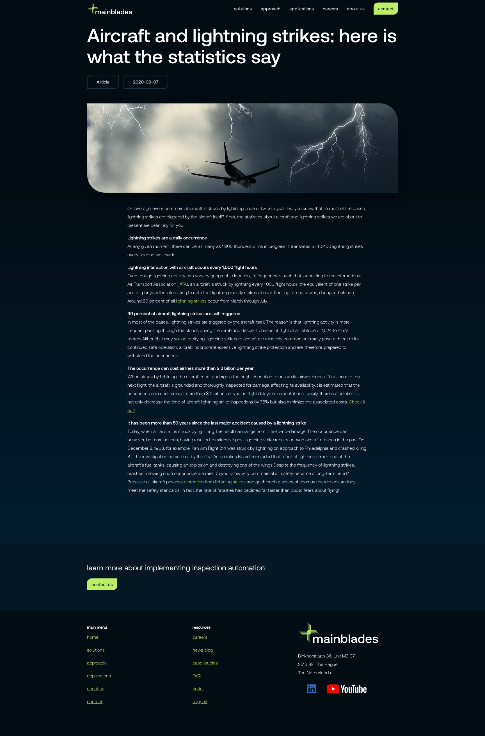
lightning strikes (191, 300)
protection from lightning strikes (215, 481)
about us (356, 8)
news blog (203, 649)
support (200, 701)
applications (301, 8)
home (93, 637)
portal (198, 688)
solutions (243, 8)
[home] (109, 8)
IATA (183, 284)
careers (330, 8)
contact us (102, 584)
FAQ (197, 675)
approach (270, 8)
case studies (205, 662)
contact (386, 8)
